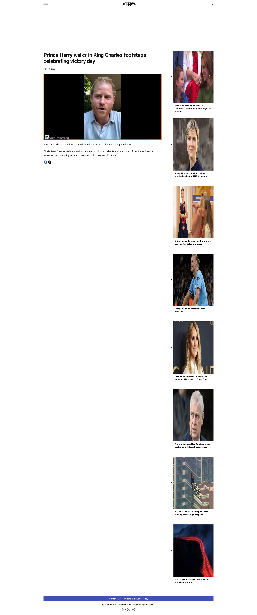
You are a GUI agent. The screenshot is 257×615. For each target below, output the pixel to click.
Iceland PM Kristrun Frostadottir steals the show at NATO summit (191, 174)
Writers (127, 598)
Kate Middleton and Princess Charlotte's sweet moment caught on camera (193, 108)
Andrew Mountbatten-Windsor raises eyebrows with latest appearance (192, 445)
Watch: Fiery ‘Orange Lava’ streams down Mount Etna (192, 581)
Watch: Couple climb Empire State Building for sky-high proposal (191, 513)
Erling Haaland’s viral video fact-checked (190, 310)
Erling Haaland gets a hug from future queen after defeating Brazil (193, 242)
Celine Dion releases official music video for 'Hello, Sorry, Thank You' (191, 378)
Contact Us (115, 598)
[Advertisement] (128, 30)
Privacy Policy (141, 598)
